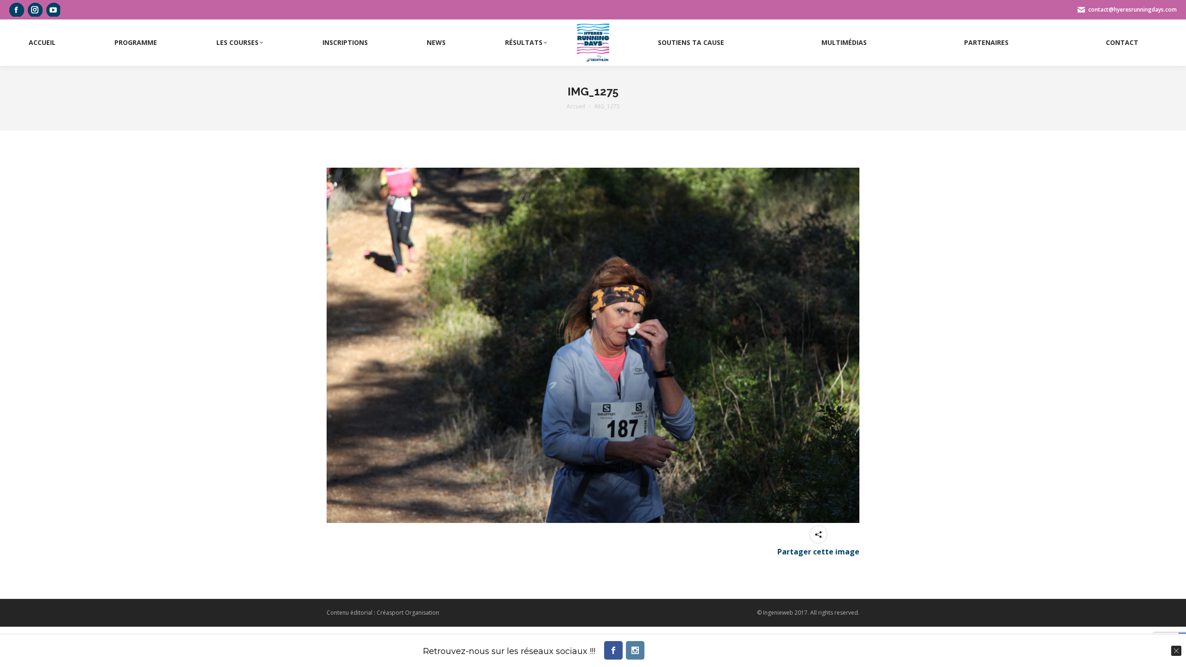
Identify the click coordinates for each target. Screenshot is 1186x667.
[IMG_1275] (593, 345)
